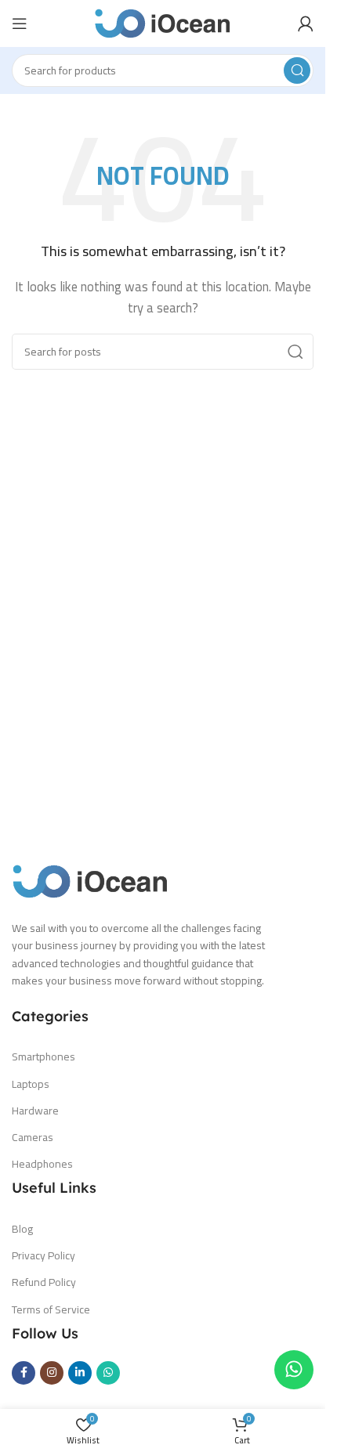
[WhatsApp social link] (108, 1373)
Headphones (42, 1164)
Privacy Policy (43, 1255)
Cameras (32, 1137)
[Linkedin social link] (80, 1373)
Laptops (30, 1084)
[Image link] (90, 880)
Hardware (35, 1110)
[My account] (305, 23)
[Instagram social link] (51, 1373)
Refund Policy (44, 1282)
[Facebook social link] (23, 1373)
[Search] (297, 70)
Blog (22, 1229)
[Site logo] (162, 22)
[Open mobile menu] (19, 23)
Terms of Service (51, 1309)
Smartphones (43, 1056)
